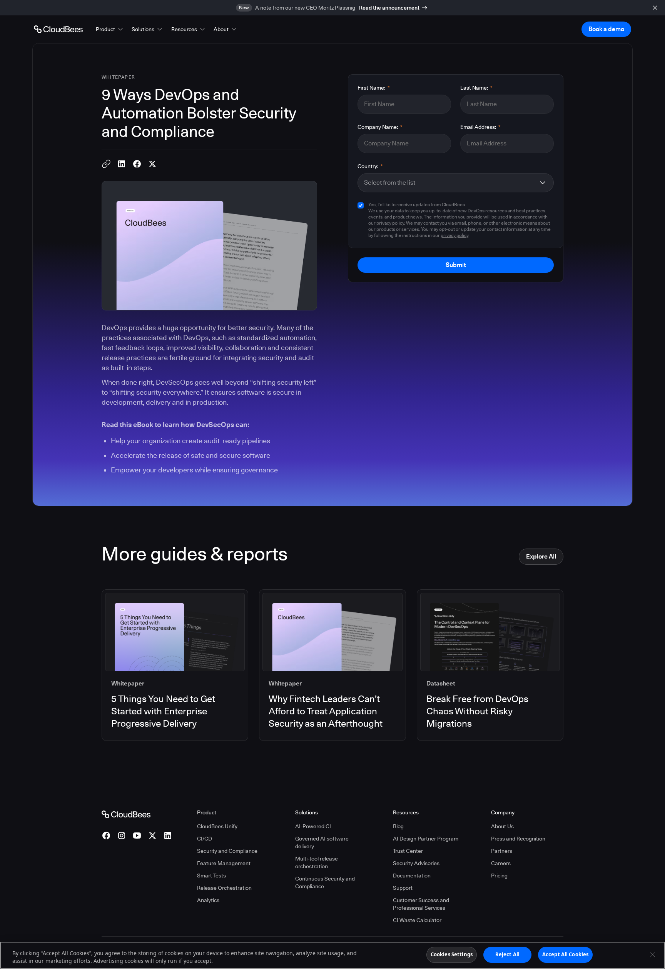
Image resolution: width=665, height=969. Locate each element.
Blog (398, 826)
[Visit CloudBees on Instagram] (121, 835)
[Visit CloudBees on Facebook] (106, 835)
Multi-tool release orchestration (316, 862)
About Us (502, 826)
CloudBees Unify (217, 826)
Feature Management (224, 863)
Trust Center (408, 851)
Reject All (507, 954)
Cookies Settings (452, 954)
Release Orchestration (224, 888)
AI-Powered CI (313, 826)
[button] (110, 29)
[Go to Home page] (58, 29)
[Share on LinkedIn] (121, 163)
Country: (370, 166)
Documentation (412, 875)
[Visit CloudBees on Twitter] (152, 835)
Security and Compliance (227, 851)
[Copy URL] (106, 163)
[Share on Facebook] (137, 163)
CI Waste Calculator (417, 920)
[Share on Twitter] (152, 163)
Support (403, 888)
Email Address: (480, 127)
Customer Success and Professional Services (421, 904)
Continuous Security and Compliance (325, 882)
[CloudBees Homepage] (126, 814)
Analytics (208, 900)
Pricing (499, 875)
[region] (332, 955)
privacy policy (454, 235)
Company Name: (380, 127)
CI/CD (204, 839)
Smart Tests (211, 875)
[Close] (652, 954)
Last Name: (476, 88)
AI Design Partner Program (425, 839)
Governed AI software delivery (322, 842)
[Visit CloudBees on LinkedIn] (167, 835)
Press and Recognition (518, 839)
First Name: (374, 88)
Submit (456, 265)
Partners (501, 851)
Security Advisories (416, 863)
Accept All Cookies (565, 954)
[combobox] (449, 182)
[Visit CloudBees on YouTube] (137, 835)
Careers (501, 863)
